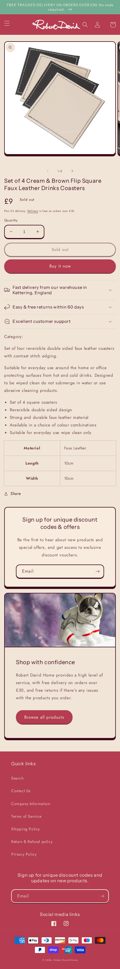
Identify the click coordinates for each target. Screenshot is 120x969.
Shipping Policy (25, 829)
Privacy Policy (24, 854)
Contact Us (21, 791)
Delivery (32, 211)
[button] (10, 23)
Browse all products (44, 717)
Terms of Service (26, 816)
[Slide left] (48, 171)
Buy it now (60, 266)
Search (17, 778)
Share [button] (16, 493)
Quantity (11, 220)
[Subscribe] (97, 571)
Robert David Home (66, 960)
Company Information (30, 803)
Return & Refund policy (31, 841)
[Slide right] (72, 171)
